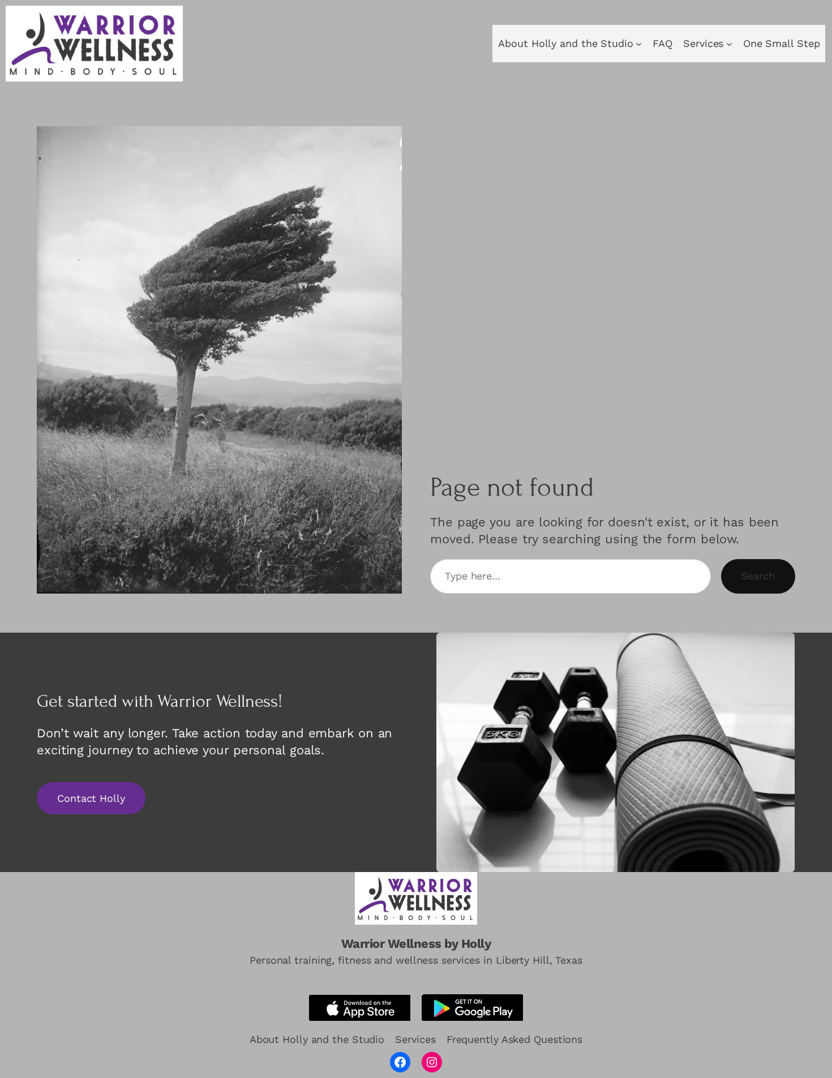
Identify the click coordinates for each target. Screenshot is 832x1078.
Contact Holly (91, 798)
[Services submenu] (729, 44)
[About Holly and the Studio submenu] (639, 44)
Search (758, 576)
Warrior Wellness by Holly (416, 944)
